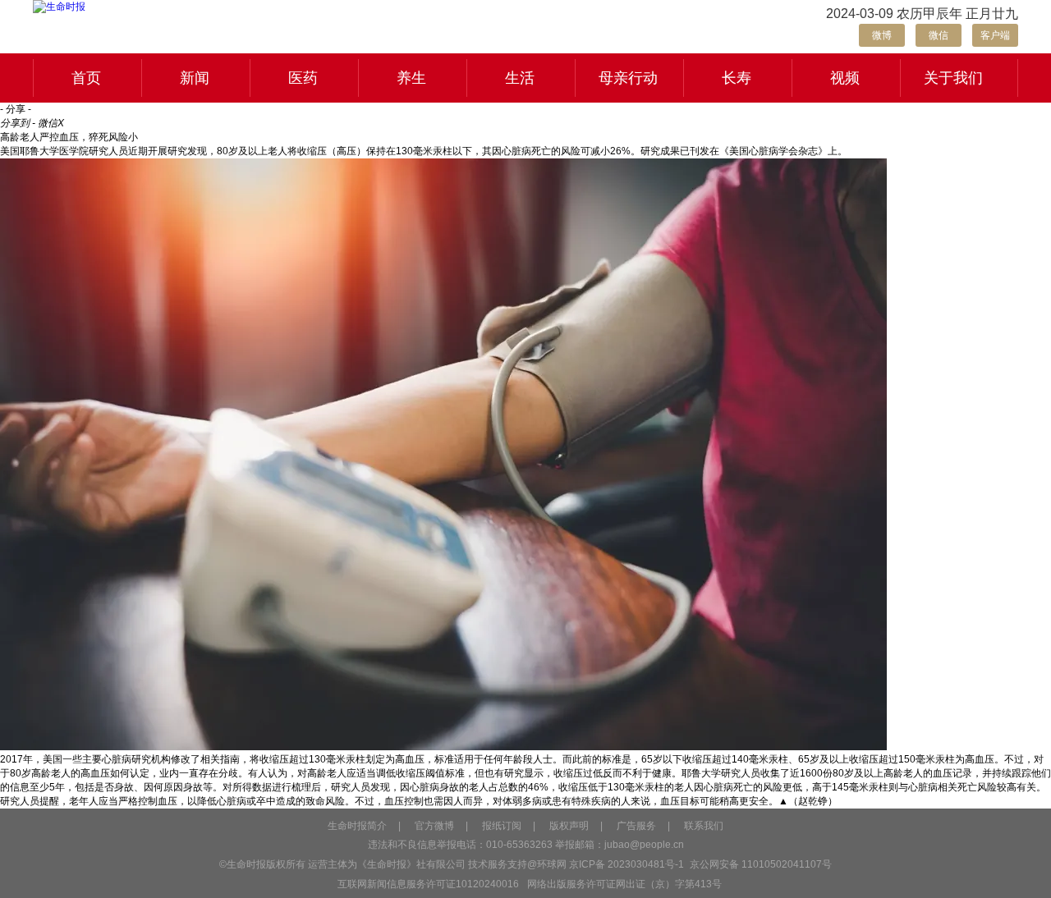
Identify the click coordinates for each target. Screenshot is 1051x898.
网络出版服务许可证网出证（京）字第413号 (624, 884)
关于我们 (953, 78)
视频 (845, 78)
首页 (86, 78)
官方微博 (434, 826)
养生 (411, 78)
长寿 (736, 78)
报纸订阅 (501, 826)
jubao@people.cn (644, 844)
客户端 (995, 35)
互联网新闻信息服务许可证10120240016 (428, 884)
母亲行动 (628, 78)
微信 (938, 35)
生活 (520, 78)
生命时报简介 (357, 826)
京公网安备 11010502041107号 (759, 864)
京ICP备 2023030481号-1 (626, 864)
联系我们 (703, 826)
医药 (303, 78)
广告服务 (636, 826)
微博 (882, 35)
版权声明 (569, 826)
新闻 (194, 78)
